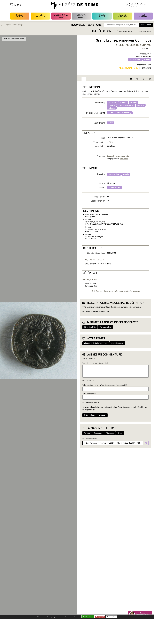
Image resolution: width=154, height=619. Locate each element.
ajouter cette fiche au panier (95, 343)
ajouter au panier (126, 31)
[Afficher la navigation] (11, 5)
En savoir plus (133, 6)
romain (146, 59)
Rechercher (146, 25)
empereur (112, 102)
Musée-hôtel (122, 16)
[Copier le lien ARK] (146, 443)
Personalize (111, 617)
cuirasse (112, 108)
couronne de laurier (126, 105)
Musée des (19, 16)
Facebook (98, 433)
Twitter (87, 433)
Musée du (81, 16)
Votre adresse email (89, 394)
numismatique (135, 59)
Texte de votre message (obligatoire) (95, 363)
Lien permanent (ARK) (89, 439)
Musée (40, 16)
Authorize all (88, 617)
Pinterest (110, 433)
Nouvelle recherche (86, 25)
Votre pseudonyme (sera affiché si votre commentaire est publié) (104, 385)
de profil (133, 102)
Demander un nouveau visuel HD (94, 311)
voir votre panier (145, 31)
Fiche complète (105, 327)
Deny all (100, 617)
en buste (123, 102)
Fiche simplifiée (90, 327)
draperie (140, 105)
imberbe (112, 105)
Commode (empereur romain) (120, 113)
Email (120, 433)
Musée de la (61, 16)
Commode (124, 159)
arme (111, 123)
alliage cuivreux (114, 188)
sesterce (110, 142)
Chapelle (102, 16)
